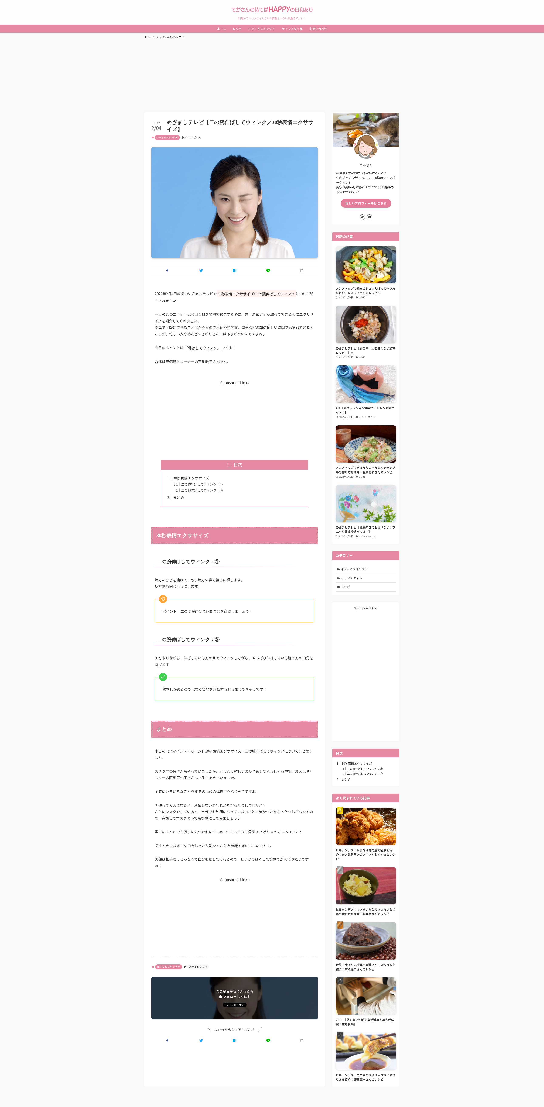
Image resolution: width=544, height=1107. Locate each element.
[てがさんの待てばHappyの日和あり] (272, 9)
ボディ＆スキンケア (167, 137)
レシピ (345, 587)
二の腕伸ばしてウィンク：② (202, 490)
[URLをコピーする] (302, 270)
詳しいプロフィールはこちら (366, 203)
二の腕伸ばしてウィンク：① (202, 484)
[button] (167, 270)
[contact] (369, 217)
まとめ (178, 497)
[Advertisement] (272, 73)
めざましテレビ (198, 967)
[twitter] (362, 217)
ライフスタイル (351, 578)
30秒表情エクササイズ (191, 478)
